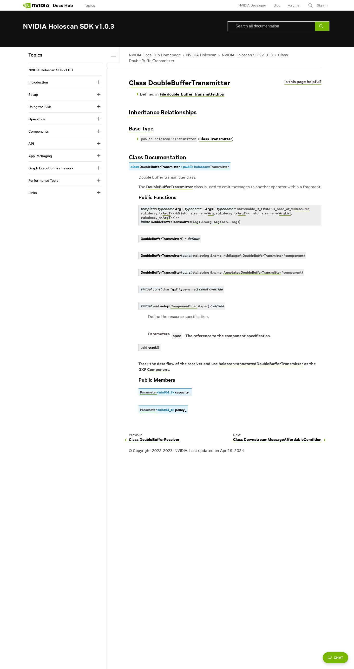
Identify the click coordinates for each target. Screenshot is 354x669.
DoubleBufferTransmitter (169, 186)
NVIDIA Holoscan (201, 54)
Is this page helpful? (302, 81)
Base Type (141, 128)
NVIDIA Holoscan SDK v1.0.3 (247, 54)
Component (158, 369)
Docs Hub (63, 5)
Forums (293, 5)
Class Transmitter (215, 138)
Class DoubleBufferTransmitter (179, 83)
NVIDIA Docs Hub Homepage (155, 54)
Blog (277, 5)
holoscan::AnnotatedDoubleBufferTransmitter (261, 363)
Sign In (322, 5)
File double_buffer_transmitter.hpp (192, 94)
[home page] (36, 5)
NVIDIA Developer (252, 5)
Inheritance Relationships (163, 112)
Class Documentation (157, 157)
